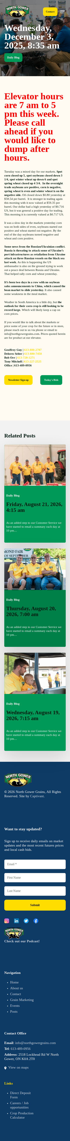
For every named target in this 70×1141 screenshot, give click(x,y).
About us (16, 988)
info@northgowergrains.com (35, 1043)
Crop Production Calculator (21, 1115)
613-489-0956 (21, 1049)
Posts (14, 1011)
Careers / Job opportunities (19, 1105)
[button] (62, 12)
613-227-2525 (32, 361)
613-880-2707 (33, 349)
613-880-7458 (33, 353)
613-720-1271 (26, 357)
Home (14, 982)
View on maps (18, 1067)
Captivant (37, 796)
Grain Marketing (22, 1000)
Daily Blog (13, 57)
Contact (15, 994)
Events (15, 1006)
